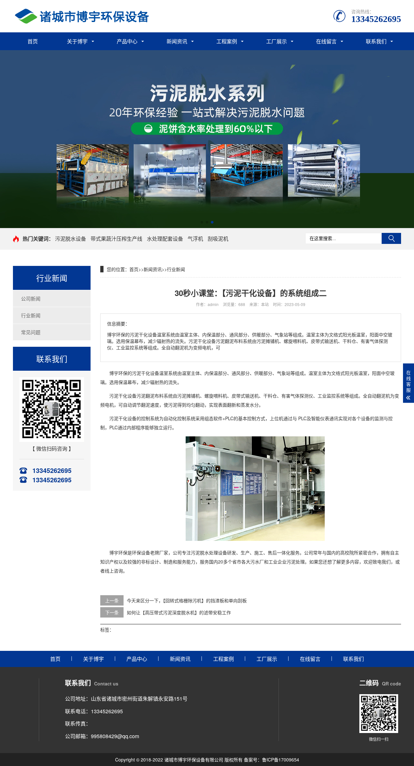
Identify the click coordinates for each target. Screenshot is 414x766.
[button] (202, 222)
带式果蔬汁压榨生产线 (116, 238)
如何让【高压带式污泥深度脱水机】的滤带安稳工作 (179, 612)
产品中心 (127, 41)
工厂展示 (276, 41)
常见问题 (30, 332)
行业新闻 (30, 315)
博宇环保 (118, 552)
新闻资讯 (177, 41)
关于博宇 (77, 41)
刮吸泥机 (218, 238)
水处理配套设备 (165, 238)
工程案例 (226, 41)
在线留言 (326, 41)
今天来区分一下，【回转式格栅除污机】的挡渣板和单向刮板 (187, 600)
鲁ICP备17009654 (280, 759)
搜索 (391, 238)
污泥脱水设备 (70, 238)
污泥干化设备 (145, 373)
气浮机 (195, 238)
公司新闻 (30, 298)
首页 (32, 41)
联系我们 (376, 41)
